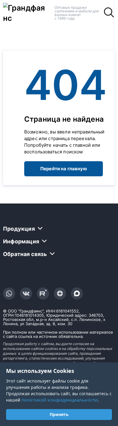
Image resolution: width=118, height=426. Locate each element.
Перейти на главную (63, 168)
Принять (59, 414)
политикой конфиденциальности (59, 400)
